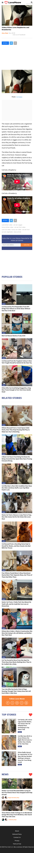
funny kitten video (7, 227)
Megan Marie (11, 797)
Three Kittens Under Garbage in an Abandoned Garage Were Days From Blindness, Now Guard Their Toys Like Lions (17, 815)
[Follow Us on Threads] (26, 703)
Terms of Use (17, 844)
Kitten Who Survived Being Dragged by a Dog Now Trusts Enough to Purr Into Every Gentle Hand (16, 390)
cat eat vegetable (7, 232)
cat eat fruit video (19, 227)
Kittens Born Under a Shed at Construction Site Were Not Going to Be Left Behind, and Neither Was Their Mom (17, 633)
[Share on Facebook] (5, 43)
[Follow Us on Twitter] (12, 703)
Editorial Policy (17, 834)
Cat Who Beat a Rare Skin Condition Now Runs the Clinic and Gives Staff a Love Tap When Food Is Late (17, 488)
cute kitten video (7, 225)
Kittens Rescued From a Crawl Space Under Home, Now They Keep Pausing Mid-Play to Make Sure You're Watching (16, 430)
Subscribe (26, 245)
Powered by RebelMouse (29, 3)
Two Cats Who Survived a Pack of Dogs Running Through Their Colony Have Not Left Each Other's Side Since (16, 691)
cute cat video (6, 229)
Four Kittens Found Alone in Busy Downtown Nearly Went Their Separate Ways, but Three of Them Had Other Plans (17, 575)
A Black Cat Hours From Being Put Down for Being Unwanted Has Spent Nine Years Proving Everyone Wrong (17, 459)
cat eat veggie (17, 225)
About (17, 831)
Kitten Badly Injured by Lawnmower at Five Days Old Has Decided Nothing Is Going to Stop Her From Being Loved (25, 757)
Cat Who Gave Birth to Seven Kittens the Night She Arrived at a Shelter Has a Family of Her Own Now (25, 740)
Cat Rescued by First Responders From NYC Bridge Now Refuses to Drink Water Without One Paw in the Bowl (16, 309)
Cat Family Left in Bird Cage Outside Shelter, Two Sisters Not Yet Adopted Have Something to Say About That (25, 724)
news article (17, 232)
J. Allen (10, 819)
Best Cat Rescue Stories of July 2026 (13, 336)
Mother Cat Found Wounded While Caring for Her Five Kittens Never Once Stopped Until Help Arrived (17, 792)
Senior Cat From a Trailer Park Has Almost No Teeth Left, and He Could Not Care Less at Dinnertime (16, 604)
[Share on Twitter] (11, 43)
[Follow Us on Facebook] (7, 703)
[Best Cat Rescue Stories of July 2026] (17, 323)
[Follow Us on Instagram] (17, 703)
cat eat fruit (26, 229)
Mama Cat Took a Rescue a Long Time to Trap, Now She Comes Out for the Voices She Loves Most (17, 517)
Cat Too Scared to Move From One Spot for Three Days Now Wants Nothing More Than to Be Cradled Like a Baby (16, 662)
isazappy (19, 97)
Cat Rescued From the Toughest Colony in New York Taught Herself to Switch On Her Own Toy (17, 362)
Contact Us (17, 837)
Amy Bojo (5, 33)
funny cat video (16, 229)
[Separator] (15, 43)
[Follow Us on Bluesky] (21, 703)
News (3, 304)
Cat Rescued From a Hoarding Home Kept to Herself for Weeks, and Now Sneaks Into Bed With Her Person (16, 546)
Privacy (17, 841)
